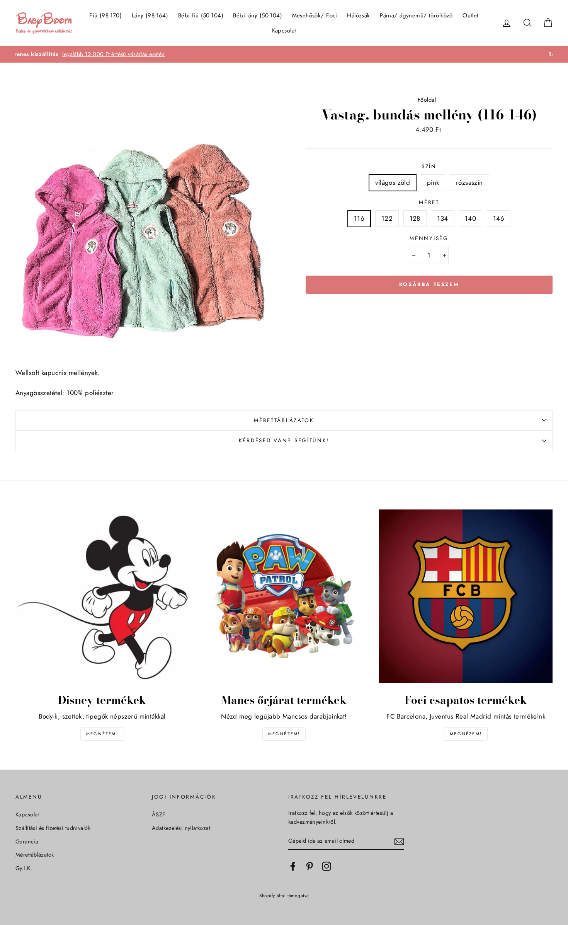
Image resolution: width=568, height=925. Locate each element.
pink (433, 182)
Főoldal (427, 100)
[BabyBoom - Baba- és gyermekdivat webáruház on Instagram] (326, 866)
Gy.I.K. (23, 868)
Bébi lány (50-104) (257, 15)
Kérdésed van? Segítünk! (284, 440)
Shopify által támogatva (284, 895)
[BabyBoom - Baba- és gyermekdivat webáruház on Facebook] (293, 866)
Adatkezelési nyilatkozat (181, 828)
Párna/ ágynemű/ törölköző (416, 15)
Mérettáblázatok (284, 420)
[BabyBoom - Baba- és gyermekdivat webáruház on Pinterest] (309, 866)
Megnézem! (102, 734)
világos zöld (392, 182)
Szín (429, 166)
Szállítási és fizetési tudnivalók (52, 828)
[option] (284, 54)
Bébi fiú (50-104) (200, 15)
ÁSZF (158, 814)
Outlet (471, 15)
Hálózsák (358, 15)
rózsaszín (469, 182)
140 (470, 218)
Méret (429, 202)
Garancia (26, 841)
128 (415, 218)
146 (498, 218)
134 (442, 218)
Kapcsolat (284, 30)
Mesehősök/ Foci (314, 15)
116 (359, 218)
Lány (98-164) (150, 15)
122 (387, 218)
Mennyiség (429, 238)
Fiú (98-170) (105, 15)
